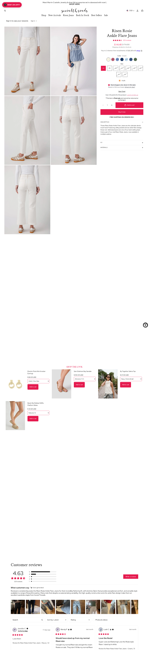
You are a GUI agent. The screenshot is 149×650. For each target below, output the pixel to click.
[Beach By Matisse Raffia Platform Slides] (15, 415)
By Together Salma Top (128, 371)
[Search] (5, 10)
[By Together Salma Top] (108, 383)
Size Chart (121, 91)
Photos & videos (101, 620)
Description (104, 122)
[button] (42, 572)
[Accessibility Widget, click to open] (145, 325)
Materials (103, 147)
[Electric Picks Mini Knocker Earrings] (15, 383)
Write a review (131, 576)
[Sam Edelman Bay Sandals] (61, 383)
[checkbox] (103, 620)
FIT (101, 142)
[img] (37, 587)
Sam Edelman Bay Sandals (82, 371)
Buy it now (121, 112)
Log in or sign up (132, 95)
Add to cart (32, 387)
